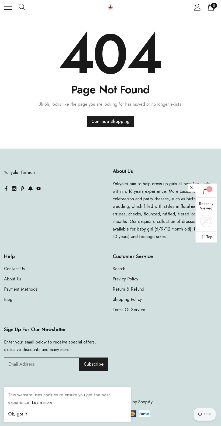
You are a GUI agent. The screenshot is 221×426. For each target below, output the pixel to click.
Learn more (42, 402)
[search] (22, 7)
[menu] (8, 7)
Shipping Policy (127, 299)
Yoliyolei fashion (19, 172)
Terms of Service (129, 310)
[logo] (110, 7)
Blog (8, 299)
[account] (197, 7)
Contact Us (14, 269)
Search (119, 269)
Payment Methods (20, 289)
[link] (6, 188)
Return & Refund (128, 289)
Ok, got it (17, 414)
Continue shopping (110, 121)
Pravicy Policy (125, 279)
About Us (12, 279)
